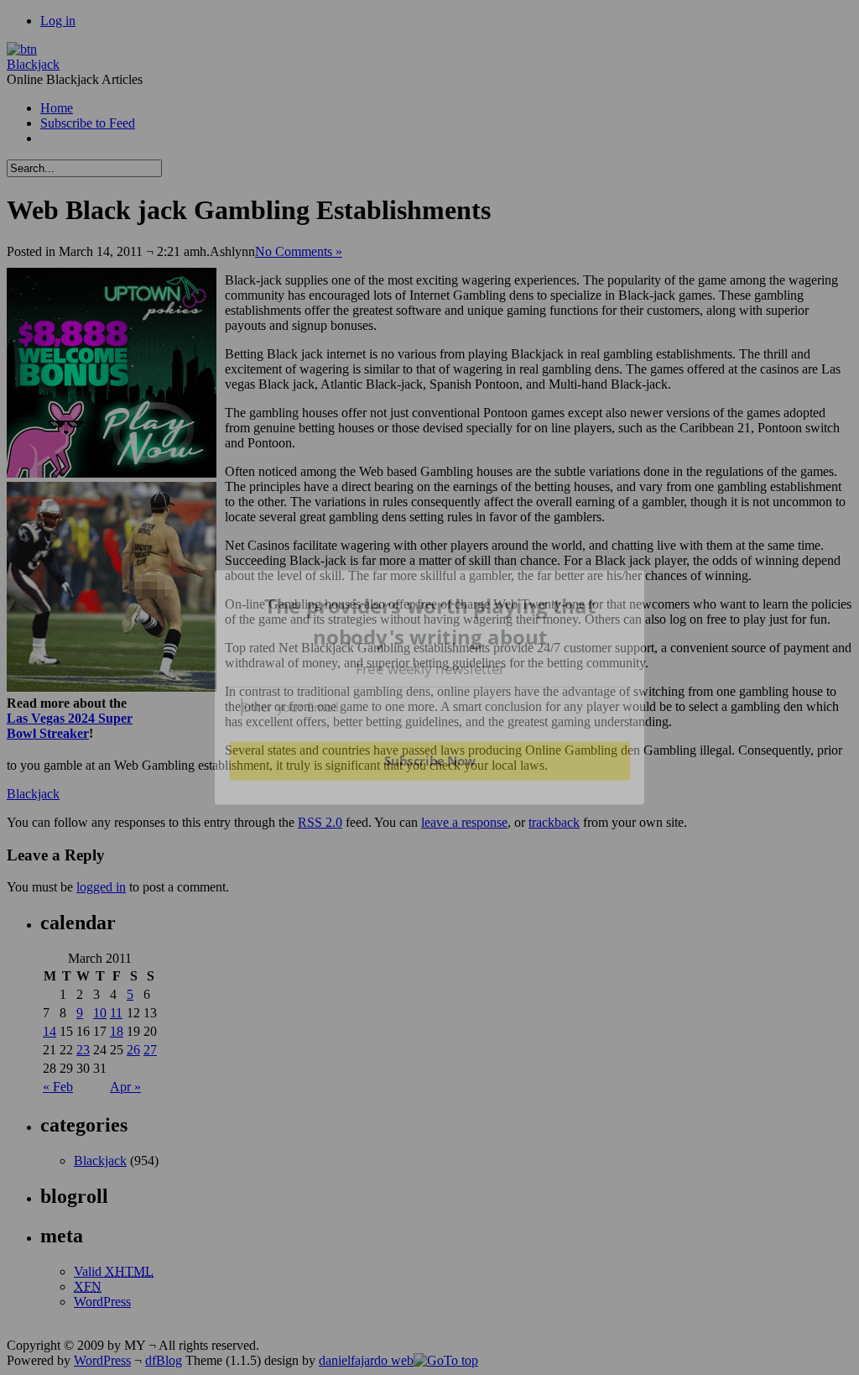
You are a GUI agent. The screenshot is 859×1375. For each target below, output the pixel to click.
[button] (430, 621)
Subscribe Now (429, 760)
